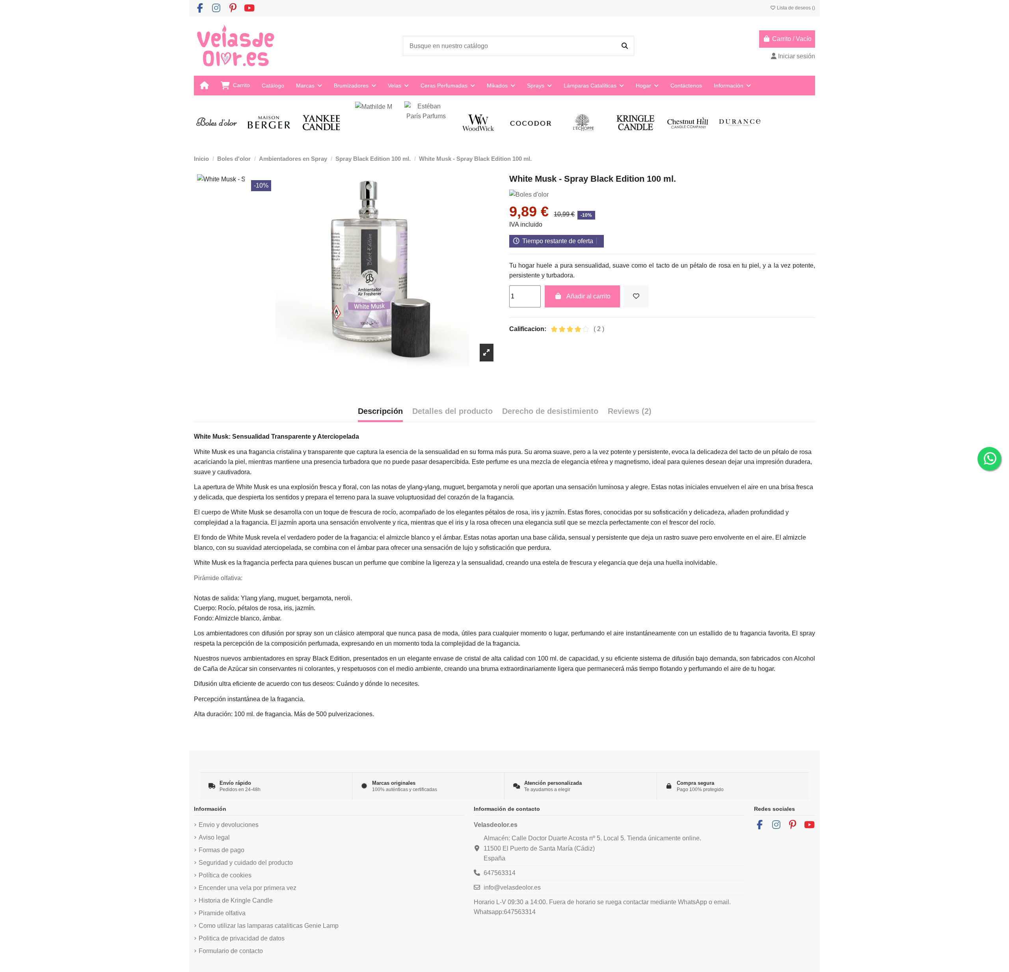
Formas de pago (221, 850)
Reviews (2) (630, 411)
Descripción (380, 411)
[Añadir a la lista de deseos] (636, 296)
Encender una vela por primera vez (247, 887)
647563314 (500, 873)
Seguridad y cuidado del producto (246, 862)
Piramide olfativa (222, 913)
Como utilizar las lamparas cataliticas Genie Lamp (269, 925)
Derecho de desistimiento (550, 411)
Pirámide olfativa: (218, 578)
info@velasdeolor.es (512, 887)
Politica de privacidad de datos (242, 938)
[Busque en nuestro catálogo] (624, 46)
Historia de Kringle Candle (236, 900)
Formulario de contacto (231, 951)
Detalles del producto (452, 411)
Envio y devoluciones (229, 824)
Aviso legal (214, 837)
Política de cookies (225, 875)
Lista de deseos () (795, 8)
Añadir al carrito (588, 296)
